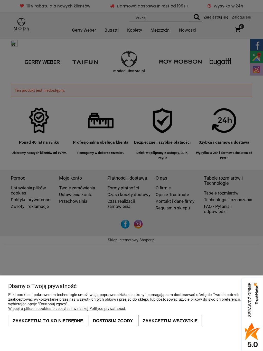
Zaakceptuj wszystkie (170, 320)
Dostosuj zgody (113, 320)
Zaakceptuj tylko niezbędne (48, 320)
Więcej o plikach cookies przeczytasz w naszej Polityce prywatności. (67, 308)
